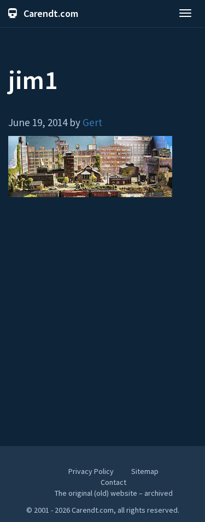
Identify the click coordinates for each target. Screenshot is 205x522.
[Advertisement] (102, 326)
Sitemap (145, 471)
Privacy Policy (91, 471)
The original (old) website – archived (114, 493)
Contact (113, 482)
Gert (92, 122)
